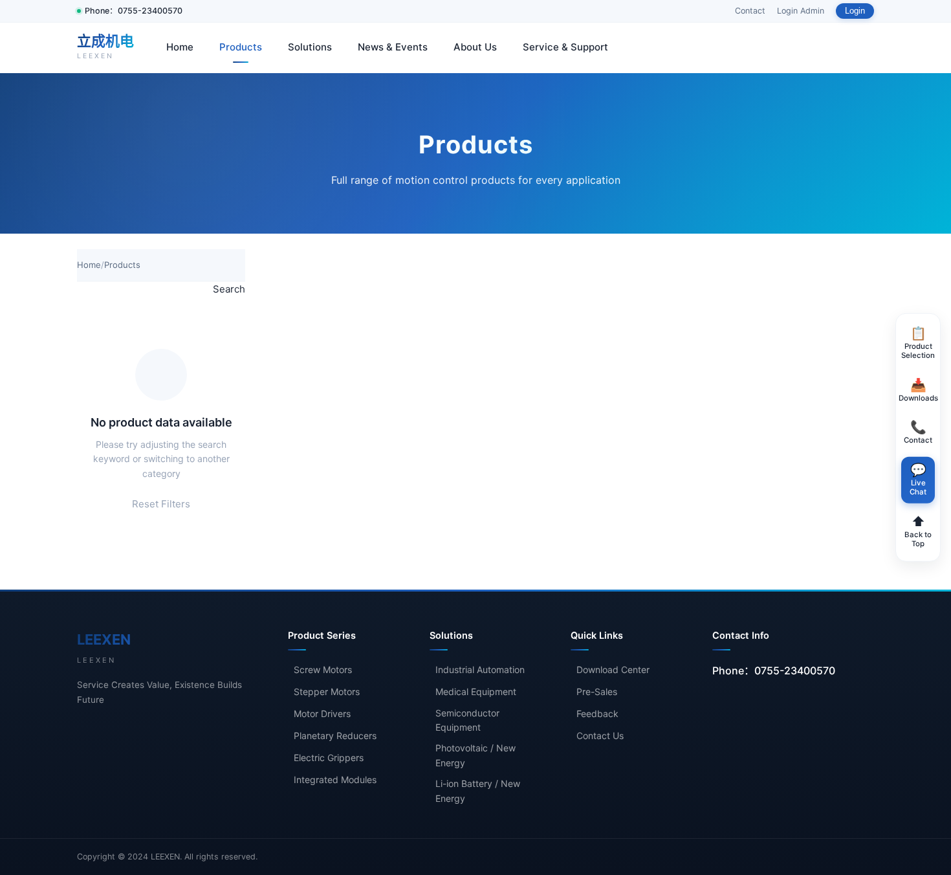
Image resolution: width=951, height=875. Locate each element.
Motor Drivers (322, 713)
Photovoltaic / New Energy (475, 755)
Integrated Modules (335, 779)
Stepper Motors (327, 691)
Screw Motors (323, 669)
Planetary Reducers (335, 735)
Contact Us (600, 735)
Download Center (613, 669)
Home (179, 47)
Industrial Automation (480, 669)
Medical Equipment (475, 691)
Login (855, 11)
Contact (750, 11)
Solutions (310, 47)
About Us (475, 47)
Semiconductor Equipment (467, 720)
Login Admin (800, 11)
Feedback (597, 713)
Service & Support (565, 47)
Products (240, 47)
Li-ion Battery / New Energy (477, 790)
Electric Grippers (329, 757)
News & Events (393, 47)
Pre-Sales (596, 691)
